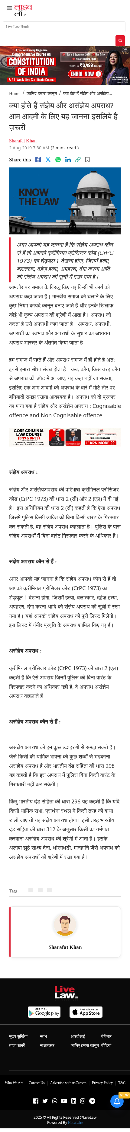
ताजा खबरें (17, 1045)
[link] (78, 159)
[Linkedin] (68, 159)
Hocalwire (75, 1123)
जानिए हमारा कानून (42, 93)
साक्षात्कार (47, 1045)
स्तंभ (43, 1036)
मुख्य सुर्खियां (18, 1036)
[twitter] (48, 159)
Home (15, 93)
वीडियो (106, 1045)
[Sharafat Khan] (65, 925)
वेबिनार (106, 1036)
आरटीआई (78, 1036)
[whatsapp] (58, 159)
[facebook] (38, 159)
